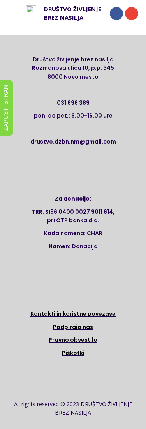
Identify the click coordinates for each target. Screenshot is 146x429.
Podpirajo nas (73, 327)
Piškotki (73, 353)
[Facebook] (116, 13)
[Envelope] (131, 13)
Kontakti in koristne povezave (73, 314)
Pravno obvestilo (73, 340)
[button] (15, 13)
